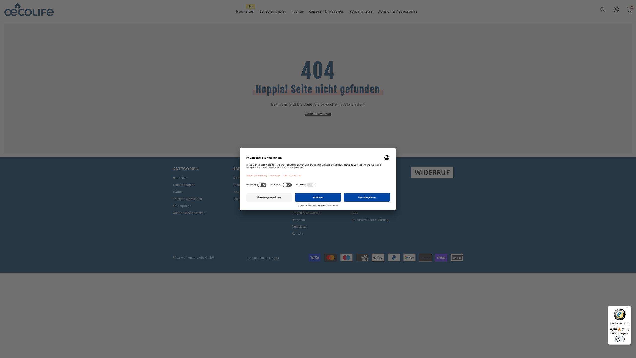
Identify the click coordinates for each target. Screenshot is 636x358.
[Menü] (628, 309)
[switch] (620, 339)
